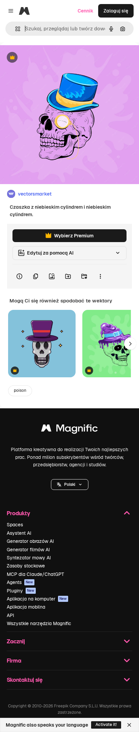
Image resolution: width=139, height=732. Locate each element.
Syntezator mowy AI (29, 558)
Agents (20, 582)
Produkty (18, 513)
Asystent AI (19, 533)
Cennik (85, 11)
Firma (14, 660)
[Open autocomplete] (15, 28)
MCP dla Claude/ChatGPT (35, 574)
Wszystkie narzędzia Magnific (39, 623)
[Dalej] (130, 343)
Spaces (15, 525)
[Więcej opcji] (100, 276)
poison (20, 390)
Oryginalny (46, 58)
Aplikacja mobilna (26, 607)
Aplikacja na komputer (37, 599)
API (10, 615)
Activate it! (106, 724)
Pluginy (20, 591)
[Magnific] (69, 429)
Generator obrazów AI (30, 541)
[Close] (129, 725)
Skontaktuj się (25, 679)
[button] (69, 484)
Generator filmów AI (28, 550)
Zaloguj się (116, 11)
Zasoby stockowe (26, 566)
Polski (69, 484)
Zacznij (16, 641)
